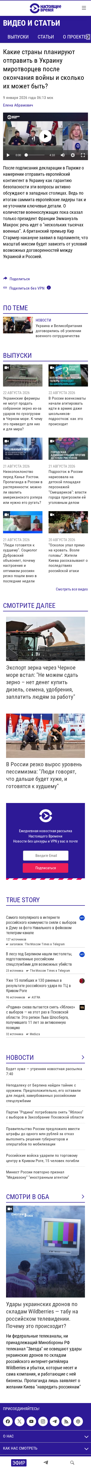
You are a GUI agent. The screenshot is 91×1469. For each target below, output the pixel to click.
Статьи (46, 37)
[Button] (16, 280)
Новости (43, 320)
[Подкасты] (78, 1421)
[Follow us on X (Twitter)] (19, 1421)
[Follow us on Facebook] (8, 1421)
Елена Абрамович (18, 105)
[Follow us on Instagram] (43, 1421)
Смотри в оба (27, 1197)
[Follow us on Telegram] (54, 1421)
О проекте (74, 37)
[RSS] (66, 1421)
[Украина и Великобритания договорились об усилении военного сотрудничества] (18, 325)
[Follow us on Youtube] (31, 1421)
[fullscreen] (83, 155)
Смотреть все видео (72, 589)
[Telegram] (46, 1462)
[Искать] (72, 1462)
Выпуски (18, 37)
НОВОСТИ (20, 1058)
